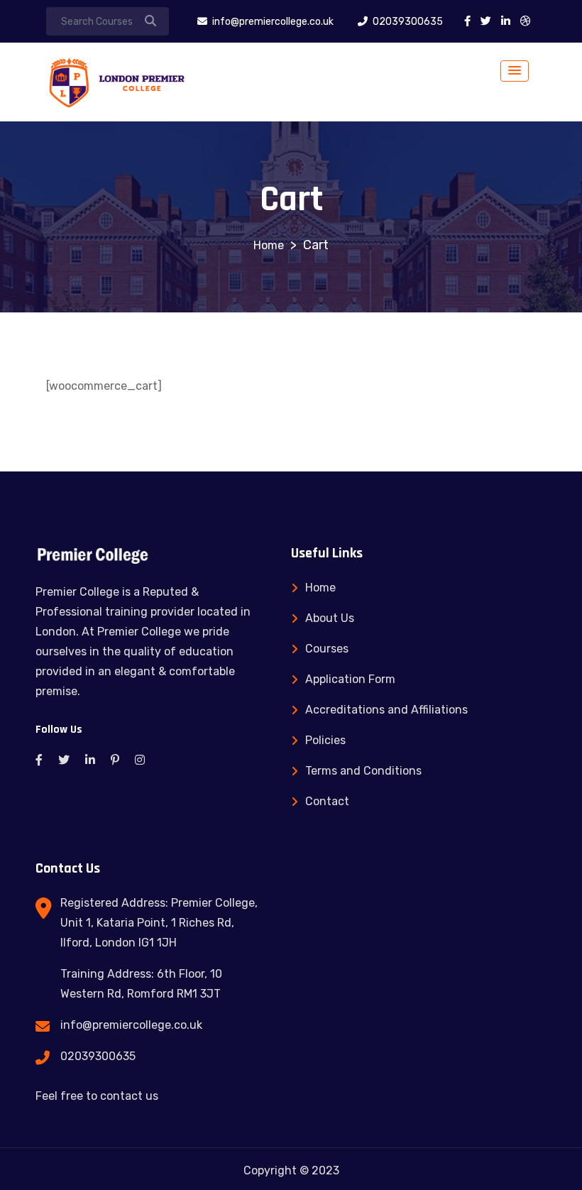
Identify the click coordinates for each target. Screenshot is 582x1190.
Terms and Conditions (363, 770)
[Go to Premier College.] (268, 245)
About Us (329, 618)
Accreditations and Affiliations (386, 709)
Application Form (350, 679)
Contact (327, 801)
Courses (326, 648)
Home (320, 587)
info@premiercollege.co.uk (131, 1025)
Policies (325, 740)
